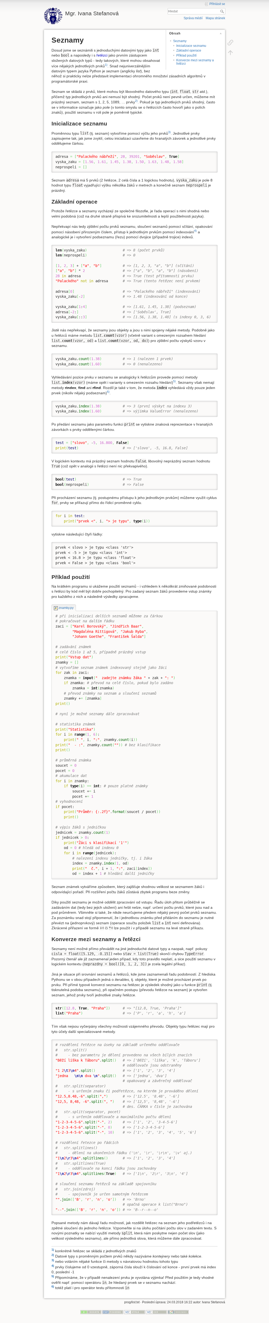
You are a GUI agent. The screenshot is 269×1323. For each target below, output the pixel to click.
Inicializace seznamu (191, 46)
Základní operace (188, 50)
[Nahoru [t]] (230, 52)
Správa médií (193, 18)
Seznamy (180, 41)
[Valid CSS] (156, 1312)
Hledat (222, 11)
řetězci (101, 55)
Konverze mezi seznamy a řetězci (195, 61)
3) (169, 132)
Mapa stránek (215, 18)
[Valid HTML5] (134, 1312)
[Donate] (90, 1312)
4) (195, 230)
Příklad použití (186, 55)
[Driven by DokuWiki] (178, 1312)
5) (174, 381)
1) (106, 64)
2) (136, 100)
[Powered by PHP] (112, 1312)
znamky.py (66, 608)
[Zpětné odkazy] (230, 42)
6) (108, 391)
